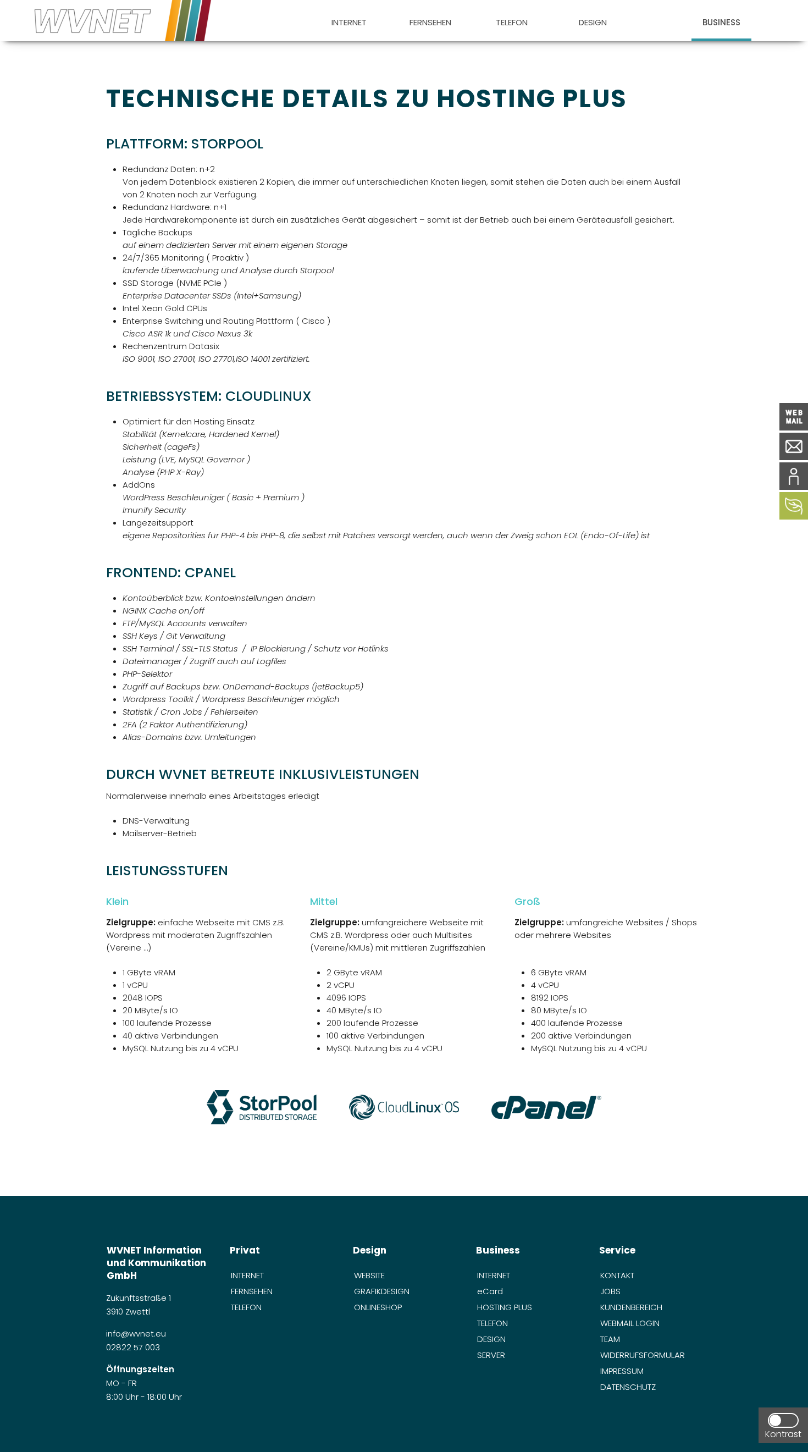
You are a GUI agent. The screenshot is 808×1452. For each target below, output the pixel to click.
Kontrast (783, 1434)
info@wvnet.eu (137, 1333)
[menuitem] (348, 20)
